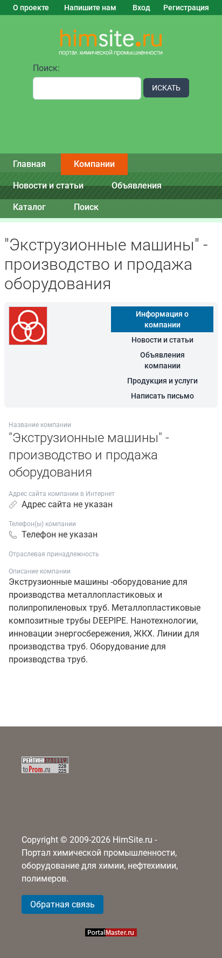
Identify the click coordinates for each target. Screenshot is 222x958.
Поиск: (46, 68)
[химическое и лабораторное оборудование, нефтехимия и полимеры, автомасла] (111, 43)
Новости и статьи (48, 185)
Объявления (137, 185)
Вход (141, 7)
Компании (94, 164)
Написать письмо (162, 395)
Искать (166, 87)
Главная (29, 164)
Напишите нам (90, 7)
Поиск (86, 207)
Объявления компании (162, 360)
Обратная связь (62, 904)
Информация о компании (162, 319)
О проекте (31, 7)
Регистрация (186, 7)
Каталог (29, 207)
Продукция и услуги (162, 380)
